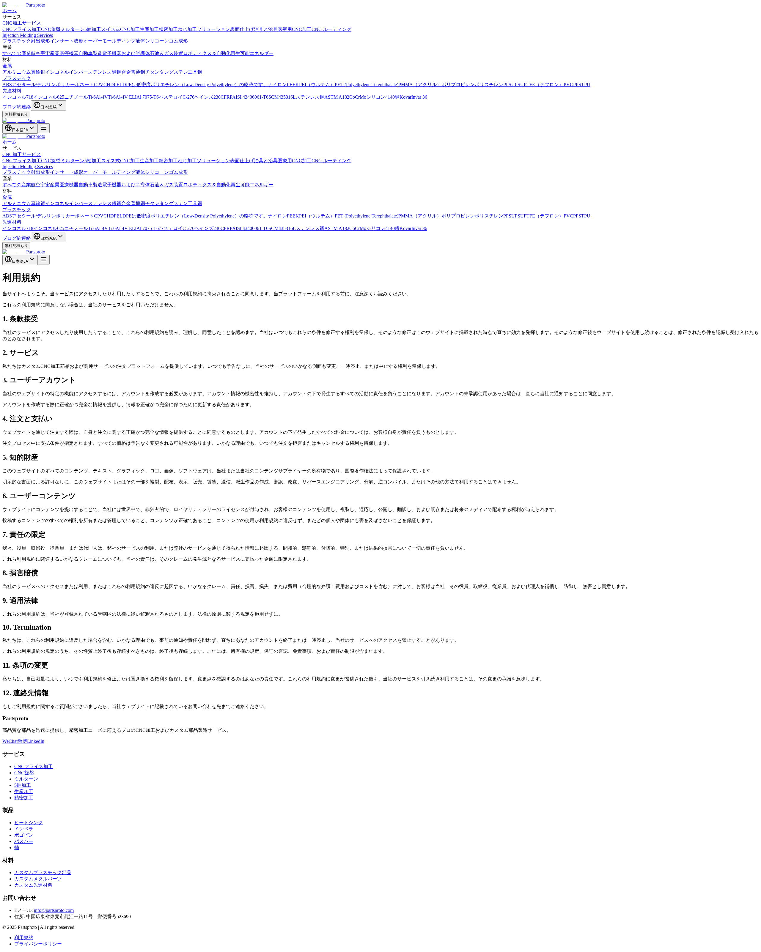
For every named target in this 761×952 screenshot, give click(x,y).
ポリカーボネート (75, 84)
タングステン (173, 72)
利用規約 (23, 937)
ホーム (9, 10)
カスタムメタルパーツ (38, 878)
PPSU (509, 84)
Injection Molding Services (27, 35)
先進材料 (11, 90)
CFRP (226, 97)
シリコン (375, 97)
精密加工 (168, 29)
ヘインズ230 (207, 97)
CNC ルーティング (331, 29)
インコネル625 (48, 97)
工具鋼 (195, 72)
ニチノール (76, 97)
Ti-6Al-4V (98, 97)
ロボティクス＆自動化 (207, 53)
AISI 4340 (242, 97)
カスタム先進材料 (33, 885)
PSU (519, 84)
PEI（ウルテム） (317, 84)
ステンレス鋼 (102, 72)
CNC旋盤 (51, 29)
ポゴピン (23, 835)
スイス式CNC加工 (120, 29)
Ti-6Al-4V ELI (122, 97)
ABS (7, 84)
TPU (585, 84)
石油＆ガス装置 (166, 53)
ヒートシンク (28, 822)
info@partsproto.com (54, 910)
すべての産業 (16, 53)
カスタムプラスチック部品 (42, 872)
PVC (568, 84)
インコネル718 (17, 97)
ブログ (9, 106)
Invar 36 (419, 97)
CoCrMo (357, 97)
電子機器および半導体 (126, 53)
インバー (78, 72)
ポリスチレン (489, 84)
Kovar (405, 97)
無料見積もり (16, 114)
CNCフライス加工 (21, 29)
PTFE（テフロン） (544, 84)
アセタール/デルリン (34, 84)
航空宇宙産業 (45, 53)
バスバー (23, 841)
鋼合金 (124, 72)
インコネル (57, 72)
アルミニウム (16, 72)
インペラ (23, 828)
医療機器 (68, 53)
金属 (7, 65)
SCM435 (277, 97)
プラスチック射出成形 (26, 40)
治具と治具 (266, 29)
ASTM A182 (336, 97)
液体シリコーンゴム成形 (162, 40)
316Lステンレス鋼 (305, 97)
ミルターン (72, 29)
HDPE (113, 84)
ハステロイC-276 (176, 97)
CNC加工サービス (21, 23)
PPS (577, 84)
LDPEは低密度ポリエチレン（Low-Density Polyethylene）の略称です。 (194, 84)
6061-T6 (260, 97)
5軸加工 (92, 29)
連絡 (26, 106)
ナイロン (277, 84)
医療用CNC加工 (295, 29)
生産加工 (149, 29)
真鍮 (35, 72)
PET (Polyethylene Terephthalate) (366, 84)
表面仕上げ (242, 29)
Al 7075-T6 (147, 97)
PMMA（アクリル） (419, 84)
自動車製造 (90, 53)
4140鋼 (392, 97)
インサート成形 (66, 40)
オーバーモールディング (109, 40)
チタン (152, 72)
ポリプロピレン (458, 84)
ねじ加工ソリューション (204, 29)
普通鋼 (138, 72)
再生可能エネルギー (252, 53)
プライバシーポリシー (38, 943)
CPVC (100, 84)
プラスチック (16, 78)
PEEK (293, 84)
